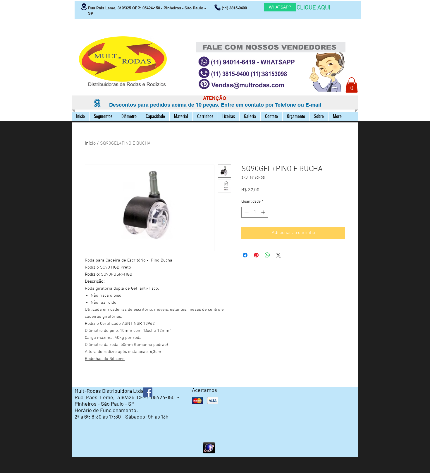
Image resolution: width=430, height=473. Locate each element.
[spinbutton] (255, 212)
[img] (197, 400)
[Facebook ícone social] (147, 392)
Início (90, 143)
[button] (351, 85)
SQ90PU (108, 274)
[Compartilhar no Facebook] (245, 255)
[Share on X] (278, 255)
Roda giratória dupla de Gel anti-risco (121, 288)
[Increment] (263, 212)
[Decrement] (246, 212)
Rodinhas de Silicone (105, 358)
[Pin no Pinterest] (256, 255)
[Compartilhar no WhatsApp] (267, 255)
